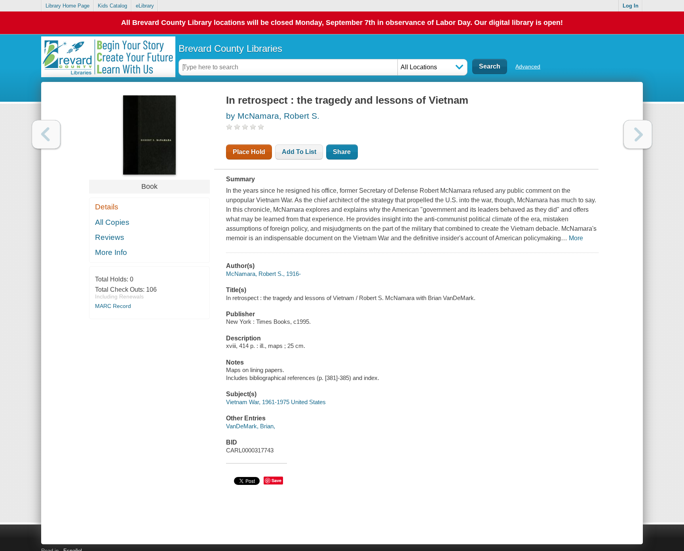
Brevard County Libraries (230, 48)
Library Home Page (67, 6)
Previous (46, 134)
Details (106, 207)
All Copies (112, 222)
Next (637, 134)
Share (342, 151)
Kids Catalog (112, 6)
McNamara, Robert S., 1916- (263, 273)
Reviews (109, 237)
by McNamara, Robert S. (272, 115)
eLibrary (145, 6)
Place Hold (249, 151)
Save (276, 480)
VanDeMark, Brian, (250, 426)
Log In (630, 6)
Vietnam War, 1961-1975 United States (276, 402)
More (576, 238)
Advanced (527, 66)
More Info (111, 252)
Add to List (299, 151)
